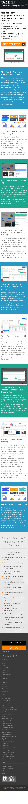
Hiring (3, 716)
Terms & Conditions (7, 768)
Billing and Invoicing (7, 718)
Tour (3, 665)
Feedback (4, 686)
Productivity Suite (7, 754)
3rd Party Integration (8, 756)
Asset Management (7, 707)
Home (3, 663)
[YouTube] (10, 656)
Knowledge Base (6, 734)
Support (4, 682)
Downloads (5, 688)
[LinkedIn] (8, 656)
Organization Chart (7, 759)
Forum (4, 684)
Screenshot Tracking (8, 727)
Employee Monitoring (8, 752)
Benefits (4, 773)
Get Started (11, 44)
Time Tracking (6, 703)
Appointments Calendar (8, 720)
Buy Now (14, 648)
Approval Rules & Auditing (9, 747)
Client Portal (5, 743)
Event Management (7, 712)
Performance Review (7, 723)
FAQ (3, 770)
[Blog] (13, 656)
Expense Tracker (6, 714)
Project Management (8, 698)
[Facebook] (3, 656)
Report (4, 738)
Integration (5, 672)
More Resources (6, 674)
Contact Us (5, 691)
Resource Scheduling (8, 732)
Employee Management (8, 741)
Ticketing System (6, 700)
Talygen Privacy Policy (8, 766)
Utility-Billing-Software (8, 750)
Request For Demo (14, 642)
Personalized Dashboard (9, 736)
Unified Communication (8, 729)
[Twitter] (5, 656)
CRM (3, 705)
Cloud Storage (6, 745)
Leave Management (7, 725)
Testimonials (5, 670)
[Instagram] (15, 655)
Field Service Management (9, 709)
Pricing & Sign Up (7, 668)
